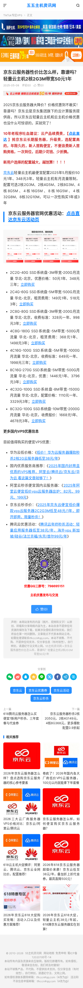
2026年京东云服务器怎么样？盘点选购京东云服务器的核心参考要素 (21, 777)
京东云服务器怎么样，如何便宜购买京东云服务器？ (61, 823)
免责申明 (61, 953)
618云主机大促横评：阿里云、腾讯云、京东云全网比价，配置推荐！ (21, 869)
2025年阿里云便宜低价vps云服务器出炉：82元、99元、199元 (45, 491)
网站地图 (49, 953)
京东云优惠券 (38, 690)
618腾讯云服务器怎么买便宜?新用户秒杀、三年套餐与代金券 (21, 718)
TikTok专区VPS (12, 15)
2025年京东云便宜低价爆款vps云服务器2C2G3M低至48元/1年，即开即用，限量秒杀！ (45, 510)
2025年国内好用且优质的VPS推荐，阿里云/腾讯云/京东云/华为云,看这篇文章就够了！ (45, 472)
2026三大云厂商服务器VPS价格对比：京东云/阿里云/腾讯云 (21, 823)
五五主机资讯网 (41, 5)
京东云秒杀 (41, 698)
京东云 (8, 172)
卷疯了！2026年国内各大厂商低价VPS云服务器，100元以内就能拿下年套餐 (61, 777)
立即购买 (28, 284)
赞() (39, 85)
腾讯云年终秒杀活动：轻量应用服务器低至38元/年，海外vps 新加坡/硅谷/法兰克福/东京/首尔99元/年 (45, 530)
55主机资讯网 (53, 646)
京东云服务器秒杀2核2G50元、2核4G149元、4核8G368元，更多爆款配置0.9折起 (62, 721)
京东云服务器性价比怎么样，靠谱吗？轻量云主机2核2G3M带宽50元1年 (41, 650)
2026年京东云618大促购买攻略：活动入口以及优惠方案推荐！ (21, 919)
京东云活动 (61, 690)
